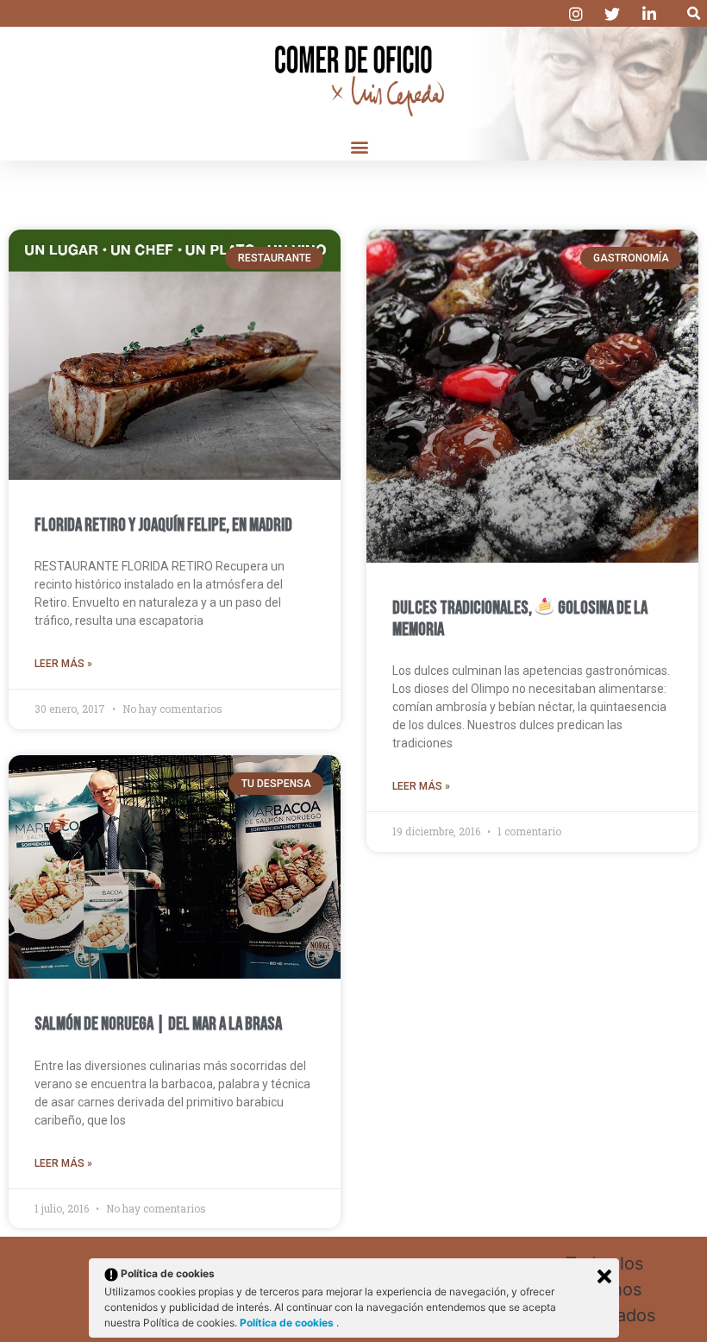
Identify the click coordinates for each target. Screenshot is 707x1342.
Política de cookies (288, 1322)
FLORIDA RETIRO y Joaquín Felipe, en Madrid (163, 525)
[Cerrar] (604, 1276)
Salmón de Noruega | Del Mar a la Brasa (158, 1024)
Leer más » (63, 664)
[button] (693, 13)
